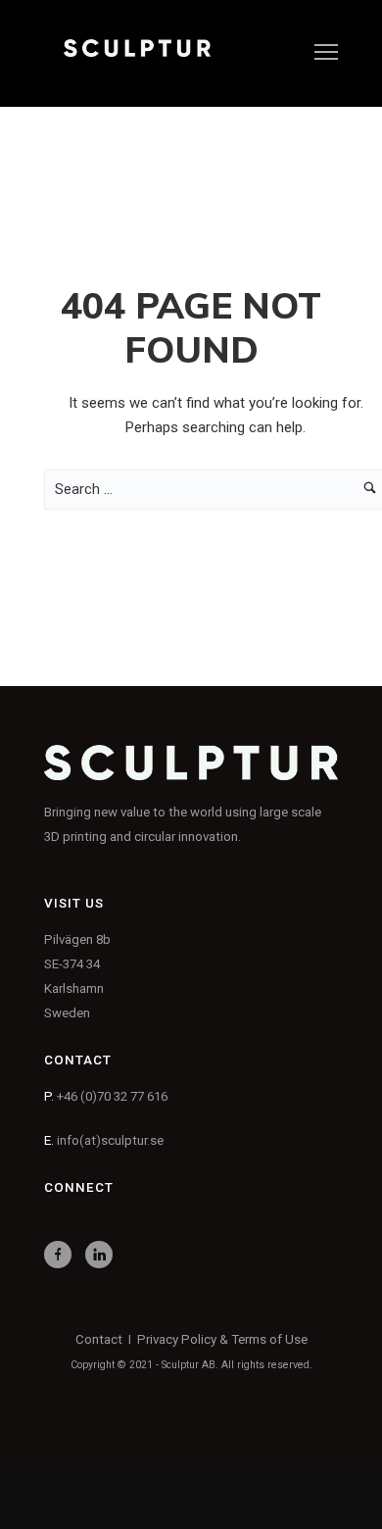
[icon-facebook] (62, 1254)
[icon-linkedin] (103, 1254)
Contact (98, 1339)
